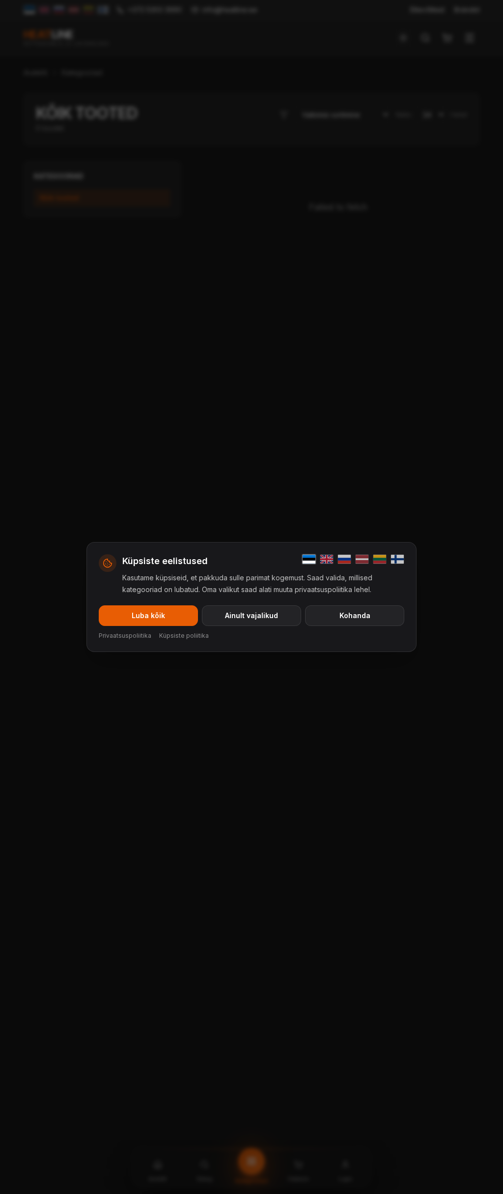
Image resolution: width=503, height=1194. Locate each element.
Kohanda (354, 615)
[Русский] (344, 559)
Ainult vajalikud (251, 615)
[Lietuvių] (380, 559)
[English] (327, 559)
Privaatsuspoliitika (125, 635)
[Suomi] (397, 559)
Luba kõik (148, 615)
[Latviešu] (362, 559)
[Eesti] (309, 559)
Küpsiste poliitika (184, 635)
